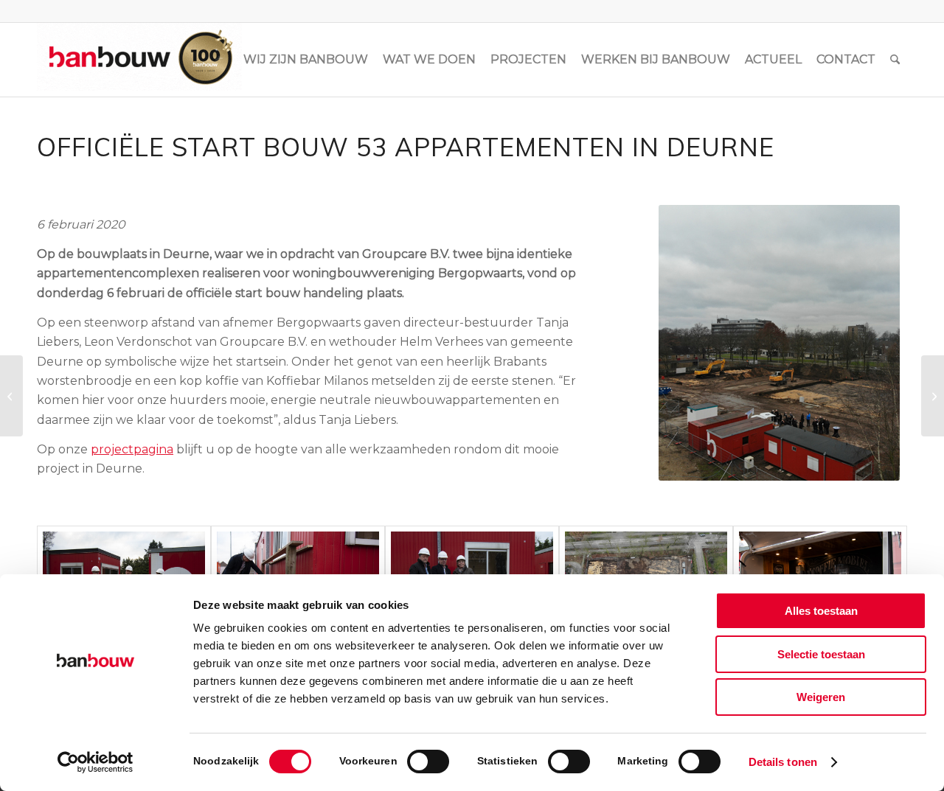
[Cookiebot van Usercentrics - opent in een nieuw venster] (95, 762)
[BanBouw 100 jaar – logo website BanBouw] (139, 60)
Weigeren (820, 697)
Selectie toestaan (821, 654)
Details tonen (783, 762)
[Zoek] (895, 60)
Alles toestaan (821, 610)
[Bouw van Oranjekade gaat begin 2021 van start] (932, 395)
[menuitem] (305, 60)
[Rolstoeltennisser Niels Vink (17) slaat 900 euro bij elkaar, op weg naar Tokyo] (11, 395)
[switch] (428, 761)
